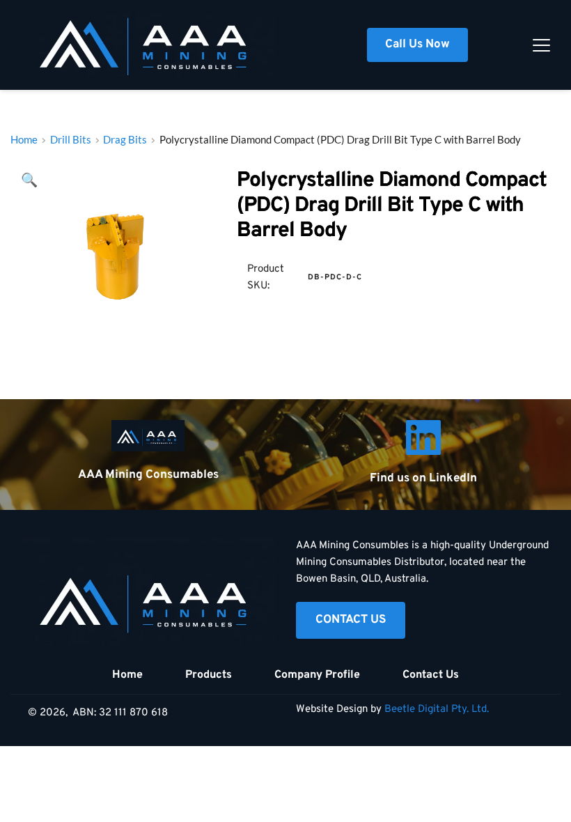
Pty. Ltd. (470, 709)
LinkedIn (453, 478)
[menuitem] (127, 675)
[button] (541, 45)
